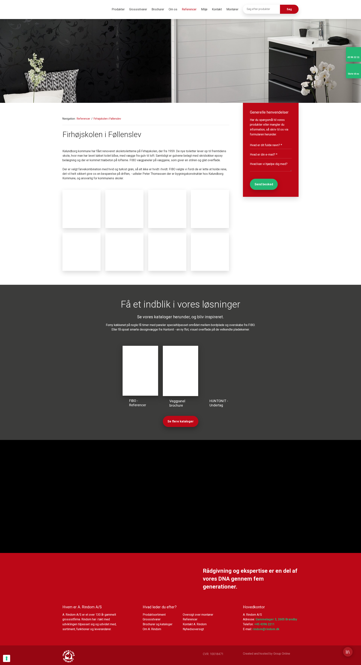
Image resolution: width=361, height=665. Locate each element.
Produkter (118, 9)
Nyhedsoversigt (193, 629)
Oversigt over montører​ (198, 614)
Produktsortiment (154, 614)
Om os (173, 9)
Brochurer (158, 9)
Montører (232, 9)
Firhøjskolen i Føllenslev (107, 118)
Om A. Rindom (152, 629)
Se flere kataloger (181, 421)
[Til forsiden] (80, 10)
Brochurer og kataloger (157, 624)
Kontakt (217, 9)
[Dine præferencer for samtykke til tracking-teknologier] (6, 658)
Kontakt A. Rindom (195, 624)
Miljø (204, 9)
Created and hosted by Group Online (266, 653)
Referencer (189, 9)
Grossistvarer (138, 9)
